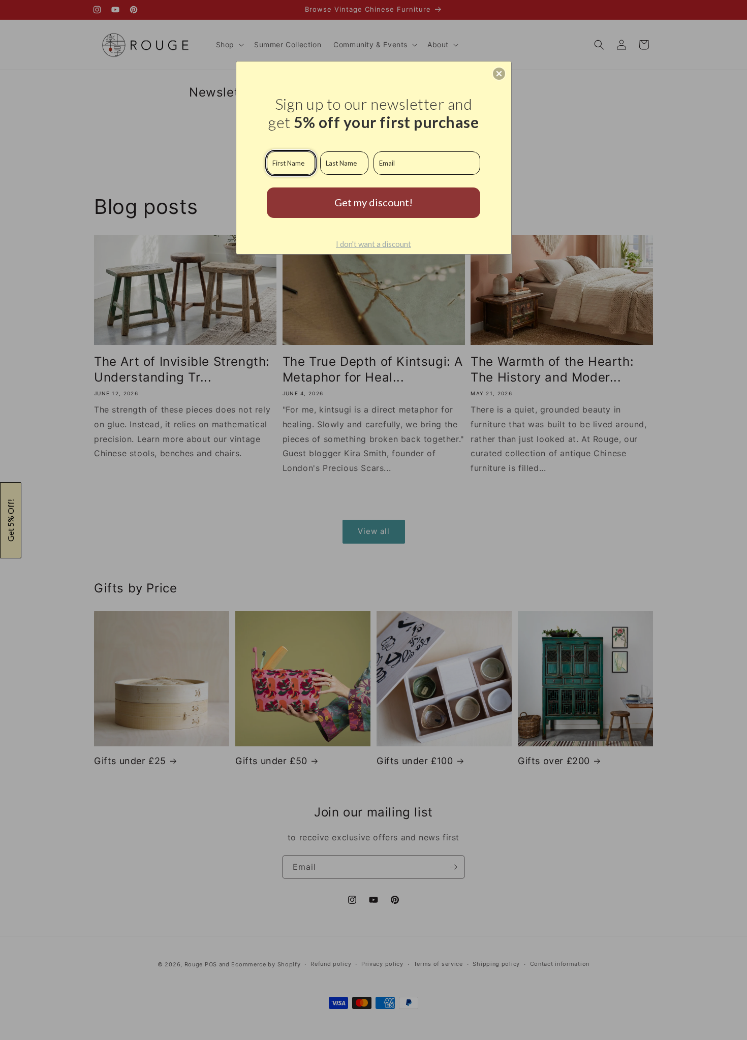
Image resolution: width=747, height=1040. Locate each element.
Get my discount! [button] (373, 202)
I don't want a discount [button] (373, 243)
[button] (499, 74)
